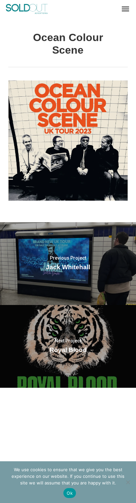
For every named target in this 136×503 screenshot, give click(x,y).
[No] (127, 482)
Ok (70, 493)
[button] (125, 9)
